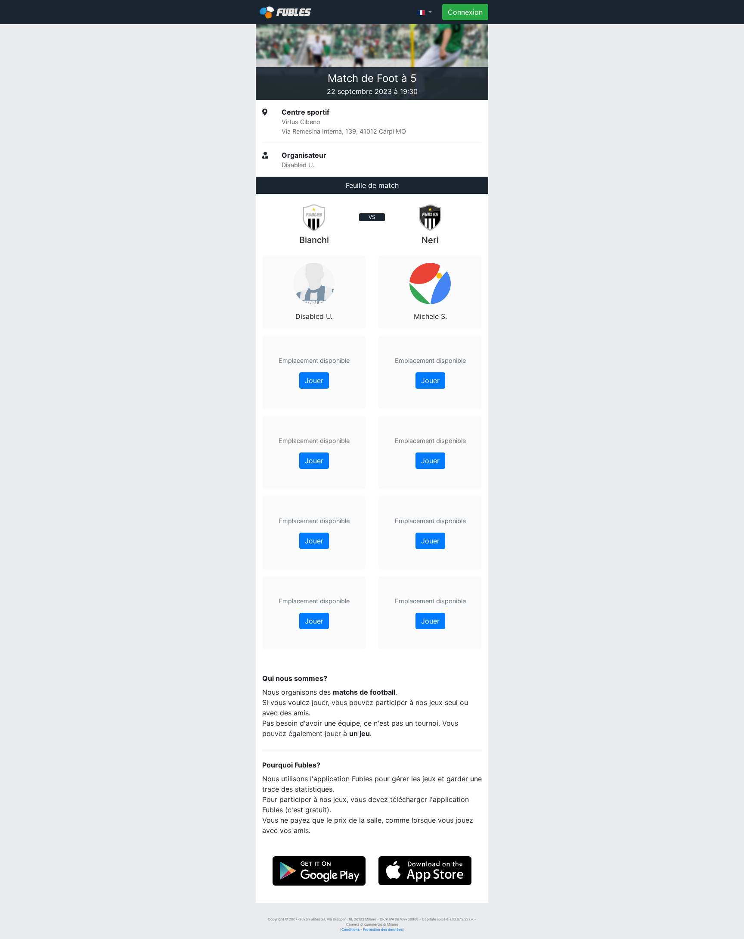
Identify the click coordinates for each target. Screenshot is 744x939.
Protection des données (383, 929)
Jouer (314, 380)
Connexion (465, 12)
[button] (424, 12)
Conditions (350, 929)
